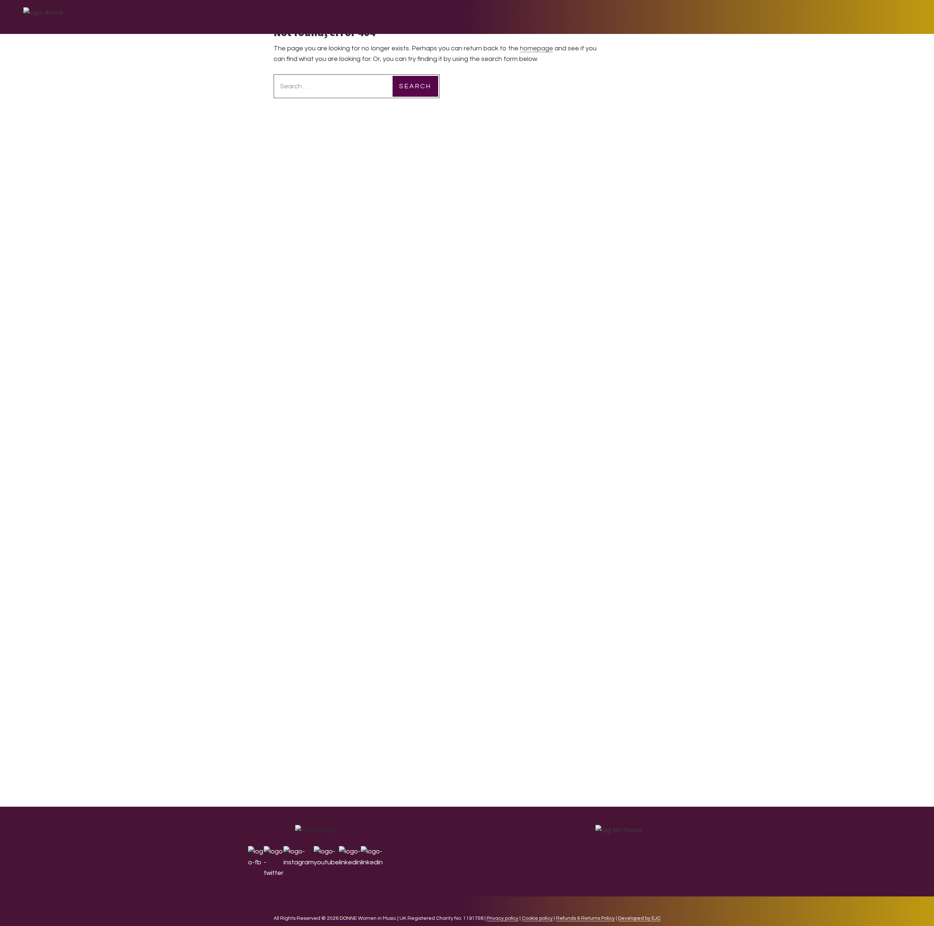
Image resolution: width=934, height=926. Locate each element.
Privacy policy (502, 918)
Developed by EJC (639, 918)
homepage (536, 48)
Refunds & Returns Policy (585, 918)
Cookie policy (537, 918)
